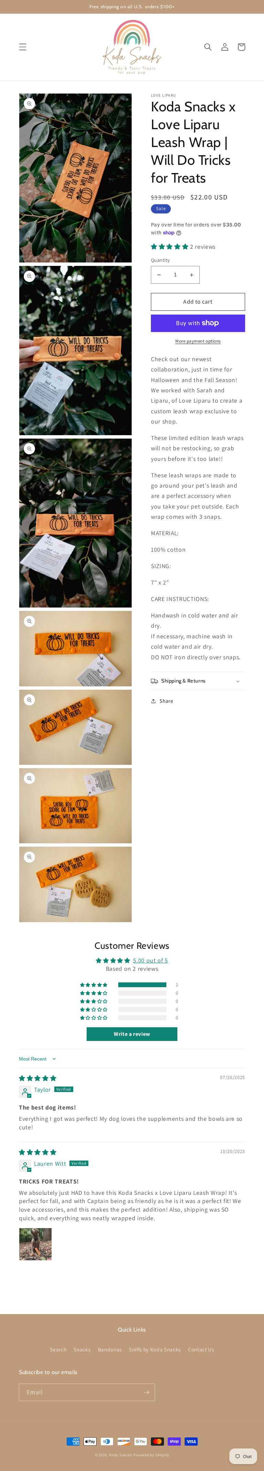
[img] (37, 1078)
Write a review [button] (132, 1034)
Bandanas (110, 1349)
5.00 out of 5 (150, 960)
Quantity (160, 260)
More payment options (198, 341)
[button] (22, 47)
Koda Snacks (120, 1454)
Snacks (82, 1349)
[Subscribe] (146, 1392)
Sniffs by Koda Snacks (155, 1349)
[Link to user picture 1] (35, 1244)
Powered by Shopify (151, 1454)
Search (58, 1349)
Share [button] (166, 700)
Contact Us (201, 1349)
